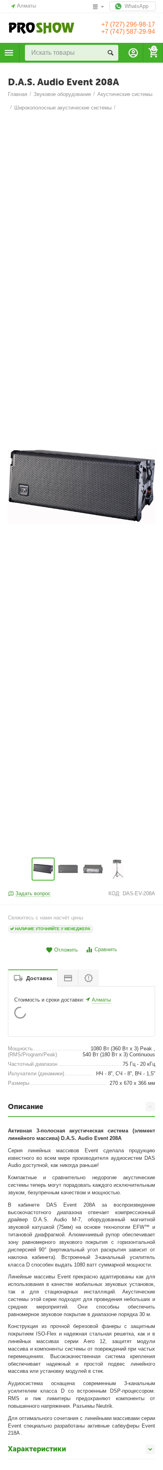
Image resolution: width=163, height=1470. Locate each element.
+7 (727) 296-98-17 (128, 24)
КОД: (114, 893)
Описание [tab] (25, 1106)
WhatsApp (135, 6)
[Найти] (110, 53)
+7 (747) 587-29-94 (128, 31)
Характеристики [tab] (37, 1449)
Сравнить (106, 949)
